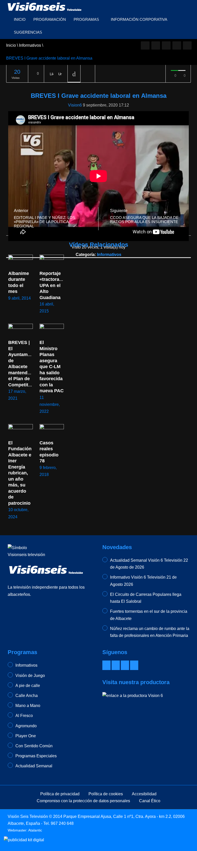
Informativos (109, 254)
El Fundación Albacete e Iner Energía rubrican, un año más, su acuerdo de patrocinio (20, 473)
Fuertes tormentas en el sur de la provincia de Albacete (148, 614)
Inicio (20, 19)
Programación (49, 19)
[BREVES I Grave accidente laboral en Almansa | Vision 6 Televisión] (44, 6)
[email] (155, 45)
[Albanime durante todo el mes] (20, 262)
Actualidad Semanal (33, 766)
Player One (25, 736)
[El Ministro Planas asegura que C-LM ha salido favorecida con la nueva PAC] (52, 331)
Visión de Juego (30, 675)
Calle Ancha (26, 695)
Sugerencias (28, 32)
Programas (87, 19)
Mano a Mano (27, 705)
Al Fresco (24, 715)
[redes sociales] (145, 45)
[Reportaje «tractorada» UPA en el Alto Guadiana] (52, 262)
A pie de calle (27, 685)
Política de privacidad (60, 794)
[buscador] (187, 45)
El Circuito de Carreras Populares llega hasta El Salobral (145, 598)
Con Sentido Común (34, 746)
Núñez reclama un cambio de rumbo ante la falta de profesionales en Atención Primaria (149, 632)
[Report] (88, 74)
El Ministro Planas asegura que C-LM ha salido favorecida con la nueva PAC (52, 366)
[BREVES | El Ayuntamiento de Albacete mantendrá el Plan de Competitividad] (20, 331)
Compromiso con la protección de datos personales (83, 801)
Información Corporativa (139, 19)
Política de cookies (105, 794)
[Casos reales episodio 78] (52, 431)
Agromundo (26, 726)
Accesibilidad (144, 794)
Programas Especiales (36, 756)
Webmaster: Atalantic (25, 830)
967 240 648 (62, 823)
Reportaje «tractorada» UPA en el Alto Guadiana (54, 285)
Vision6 (75, 105)
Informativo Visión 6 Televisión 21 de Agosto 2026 (143, 580)
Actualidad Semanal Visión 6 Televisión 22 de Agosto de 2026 (149, 563)
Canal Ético (149, 801)
